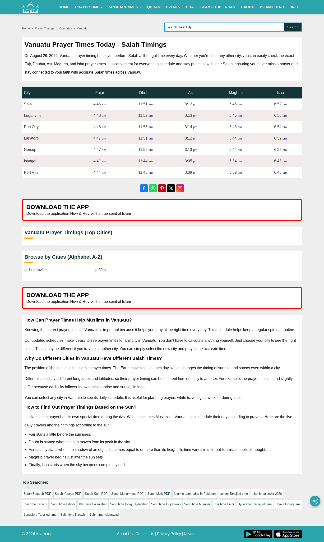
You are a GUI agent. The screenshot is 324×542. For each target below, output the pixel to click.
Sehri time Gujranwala (166, 504)
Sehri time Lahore (63, 504)
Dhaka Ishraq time (288, 504)
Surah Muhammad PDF (127, 493)
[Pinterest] (162, 188)
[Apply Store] (276, 209)
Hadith (248, 7)
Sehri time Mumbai (197, 504)
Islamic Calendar (217, 7)
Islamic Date (272, 7)
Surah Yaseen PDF (68, 493)
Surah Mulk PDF (158, 493)
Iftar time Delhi (224, 504)
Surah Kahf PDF (96, 493)
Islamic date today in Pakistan (195, 493)
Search (293, 27)
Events (173, 7)
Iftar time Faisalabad (93, 504)
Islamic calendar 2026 (267, 493)
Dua (190, 7)
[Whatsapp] (153, 188)
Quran (153, 7)
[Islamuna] (30, 7)
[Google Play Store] (231, 209)
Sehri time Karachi (73, 514)
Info (295, 7)
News (189, 534)
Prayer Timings (44, 28)
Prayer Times (88, 7)
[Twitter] (171, 188)
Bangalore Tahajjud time (39, 514)
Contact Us (144, 534)
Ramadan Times (122, 7)
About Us (125, 534)
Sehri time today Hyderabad (129, 504)
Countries (65, 28)
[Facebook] (144, 188)
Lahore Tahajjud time (233, 493)
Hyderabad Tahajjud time (255, 504)
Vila (102, 270)
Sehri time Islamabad (104, 514)
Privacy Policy (169, 534)
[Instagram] (180, 188)
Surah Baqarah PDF (37, 493)
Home (64, 7)
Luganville (38, 270)
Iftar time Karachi (35, 504)
